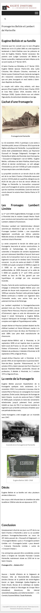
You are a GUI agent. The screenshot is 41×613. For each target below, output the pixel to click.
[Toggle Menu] (36, 13)
